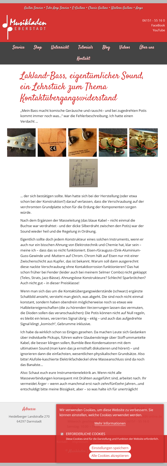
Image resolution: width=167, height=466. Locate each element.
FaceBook (158, 25)
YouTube (159, 30)
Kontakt (83, 59)
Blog (106, 47)
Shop (38, 47)
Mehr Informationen (110, 423)
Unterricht (60, 47)
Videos (124, 47)
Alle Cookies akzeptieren (110, 455)
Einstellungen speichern (110, 448)
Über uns (147, 47)
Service (18, 47)
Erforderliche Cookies (85, 434)
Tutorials (85, 47)
